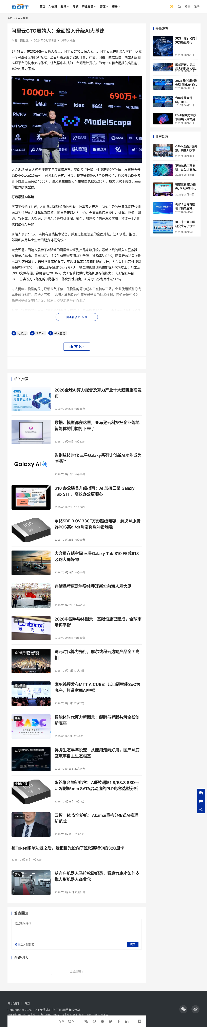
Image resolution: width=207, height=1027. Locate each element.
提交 (132, 944)
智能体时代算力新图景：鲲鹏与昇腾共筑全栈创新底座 (97, 720)
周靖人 (40, 333)
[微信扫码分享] (86, 1021)
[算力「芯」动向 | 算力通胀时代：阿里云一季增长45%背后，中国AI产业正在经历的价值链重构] (163, 46)
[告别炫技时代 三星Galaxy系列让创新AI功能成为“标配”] (31, 464)
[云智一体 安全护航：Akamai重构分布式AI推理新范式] (31, 824)
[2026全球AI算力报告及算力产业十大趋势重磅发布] (31, 399)
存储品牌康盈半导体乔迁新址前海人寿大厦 (93, 586)
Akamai (19, 816)
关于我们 (13, 1003)
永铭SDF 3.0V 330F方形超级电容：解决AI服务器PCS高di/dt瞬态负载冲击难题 (97, 524)
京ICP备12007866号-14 (48, 1014)
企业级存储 (21, 783)
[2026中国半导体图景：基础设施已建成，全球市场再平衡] (31, 628)
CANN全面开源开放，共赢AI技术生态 (186, 150)
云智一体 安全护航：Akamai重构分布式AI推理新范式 (96, 818)
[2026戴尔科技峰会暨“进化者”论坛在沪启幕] (163, 84)
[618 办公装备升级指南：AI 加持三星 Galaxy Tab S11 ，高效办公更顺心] (31, 497)
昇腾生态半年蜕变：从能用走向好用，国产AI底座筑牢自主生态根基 (97, 753)
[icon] (183, 1009)
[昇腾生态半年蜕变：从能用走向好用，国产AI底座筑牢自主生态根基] (31, 759)
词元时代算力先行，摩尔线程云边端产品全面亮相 (97, 654)
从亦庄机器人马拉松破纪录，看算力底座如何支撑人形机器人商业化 (97, 876)
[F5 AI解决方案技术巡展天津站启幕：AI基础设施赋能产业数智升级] (163, 118)
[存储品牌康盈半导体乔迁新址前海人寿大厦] (31, 595)
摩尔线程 (20, 652)
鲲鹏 (17, 718)
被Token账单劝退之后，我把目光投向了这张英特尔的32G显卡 (68, 848)
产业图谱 (87, 6)
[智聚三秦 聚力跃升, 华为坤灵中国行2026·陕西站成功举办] (163, 189)
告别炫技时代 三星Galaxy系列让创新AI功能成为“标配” (98, 458)
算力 (17, 874)
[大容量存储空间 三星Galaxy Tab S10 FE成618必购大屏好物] (31, 563)
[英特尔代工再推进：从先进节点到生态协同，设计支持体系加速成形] (163, 170)
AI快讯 (53, 6)
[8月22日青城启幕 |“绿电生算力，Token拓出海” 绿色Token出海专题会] (163, 208)
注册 (197, 6)
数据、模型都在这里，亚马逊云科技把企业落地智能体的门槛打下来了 (97, 425)
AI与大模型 (68, 40)
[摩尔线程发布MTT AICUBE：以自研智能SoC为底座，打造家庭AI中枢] (31, 693)
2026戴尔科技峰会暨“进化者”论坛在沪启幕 (186, 84)
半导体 (18, 620)
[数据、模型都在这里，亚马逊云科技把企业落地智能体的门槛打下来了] (31, 432)
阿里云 (21, 333)
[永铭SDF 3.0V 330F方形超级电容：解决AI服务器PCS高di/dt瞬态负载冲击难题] (31, 530)
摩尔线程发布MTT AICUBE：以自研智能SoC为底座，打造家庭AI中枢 (97, 687)
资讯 (63, 6)
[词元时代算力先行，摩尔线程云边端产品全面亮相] (31, 661)
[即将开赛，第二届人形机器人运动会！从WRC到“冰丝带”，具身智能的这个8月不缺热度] (163, 67)
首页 (42, 6)
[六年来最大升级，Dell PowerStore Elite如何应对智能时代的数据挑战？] (163, 101)
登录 (187, 6)
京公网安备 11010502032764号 (87, 1014)
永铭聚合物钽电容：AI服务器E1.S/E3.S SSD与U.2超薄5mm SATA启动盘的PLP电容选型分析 (97, 785)
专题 (75, 6)
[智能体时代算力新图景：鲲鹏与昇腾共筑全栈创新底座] (31, 726)
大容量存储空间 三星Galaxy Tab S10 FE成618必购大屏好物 (97, 556)
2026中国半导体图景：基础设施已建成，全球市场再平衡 (98, 622)
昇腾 (17, 751)
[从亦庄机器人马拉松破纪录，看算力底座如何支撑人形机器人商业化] (31, 882)
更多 (115, 6)
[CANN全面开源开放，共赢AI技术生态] (163, 151)
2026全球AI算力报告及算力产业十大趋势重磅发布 (98, 393)
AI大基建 (59, 333)
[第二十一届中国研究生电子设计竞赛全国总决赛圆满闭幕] (163, 226)
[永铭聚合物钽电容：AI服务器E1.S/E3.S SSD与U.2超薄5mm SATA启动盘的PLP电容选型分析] (31, 792)
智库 (103, 6)
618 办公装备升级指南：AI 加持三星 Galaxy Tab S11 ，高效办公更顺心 (95, 491)
